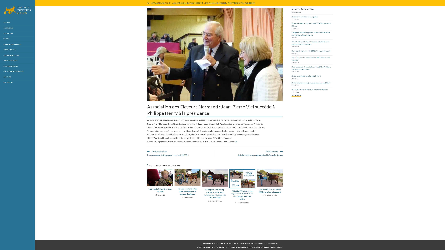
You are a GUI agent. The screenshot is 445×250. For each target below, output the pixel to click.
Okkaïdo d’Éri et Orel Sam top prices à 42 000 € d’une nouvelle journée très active (242, 195)
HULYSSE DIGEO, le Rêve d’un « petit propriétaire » (310, 90)
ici (236, 141)
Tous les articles (296, 95)
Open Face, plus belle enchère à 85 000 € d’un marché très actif (311, 59)
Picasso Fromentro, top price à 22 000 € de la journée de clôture (187, 191)
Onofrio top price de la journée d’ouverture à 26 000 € (311, 83)
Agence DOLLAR (277, 247)
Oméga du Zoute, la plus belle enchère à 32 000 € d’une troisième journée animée (311, 68)
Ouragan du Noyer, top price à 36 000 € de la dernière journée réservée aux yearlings (215, 193)
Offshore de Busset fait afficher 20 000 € (306, 76)
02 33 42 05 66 (273, 243)
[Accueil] (148, 3)
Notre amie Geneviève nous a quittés (160, 190)
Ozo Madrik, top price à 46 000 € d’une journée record (270, 190)
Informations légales (239, 247)
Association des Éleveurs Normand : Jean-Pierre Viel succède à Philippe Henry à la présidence (213, 3)
